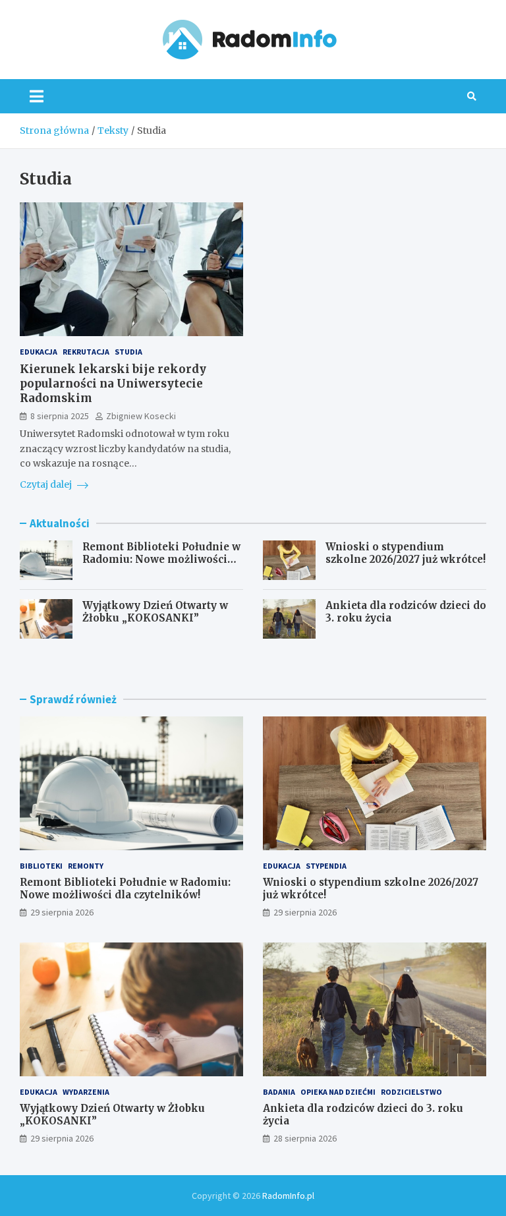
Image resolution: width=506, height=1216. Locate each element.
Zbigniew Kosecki (141, 416)
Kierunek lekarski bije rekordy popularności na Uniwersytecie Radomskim (113, 383)
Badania (279, 1092)
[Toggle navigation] (36, 96)
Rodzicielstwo (411, 1092)
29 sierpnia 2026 (62, 912)
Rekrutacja (86, 352)
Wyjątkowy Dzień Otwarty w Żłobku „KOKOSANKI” (155, 612)
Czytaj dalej (47, 484)
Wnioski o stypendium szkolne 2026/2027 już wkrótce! (405, 553)
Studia (128, 352)
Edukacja (38, 352)
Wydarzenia (86, 1092)
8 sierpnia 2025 (59, 416)
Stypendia (326, 866)
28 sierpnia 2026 (305, 1138)
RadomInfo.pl (288, 1196)
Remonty (85, 866)
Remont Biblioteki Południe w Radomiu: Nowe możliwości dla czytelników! (161, 559)
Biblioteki (41, 866)
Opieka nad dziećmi (338, 1092)
